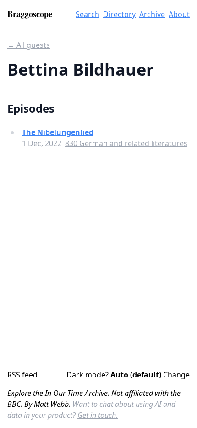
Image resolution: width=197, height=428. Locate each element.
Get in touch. (97, 415)
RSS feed (22, 375)
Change (176, 375)
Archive (152, 14)
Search (87, 14)
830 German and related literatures (126, 143)
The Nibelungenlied (57, 132)
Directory (119, 14)
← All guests (28, 45)
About (179, 14)
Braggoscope (29, 14)
